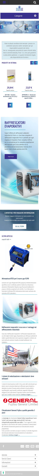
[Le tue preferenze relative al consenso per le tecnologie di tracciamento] (3, 472)
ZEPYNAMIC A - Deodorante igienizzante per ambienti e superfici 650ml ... (29, 96)
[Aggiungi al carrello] (10, 105)
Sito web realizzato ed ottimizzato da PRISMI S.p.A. (12, 473)
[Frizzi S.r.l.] (19, 8)
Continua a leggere (26, 394)
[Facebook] (3, 445)
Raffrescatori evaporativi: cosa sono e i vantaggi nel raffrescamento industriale (19, 328)
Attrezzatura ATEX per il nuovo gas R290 (15, 278)
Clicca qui (8, 23)
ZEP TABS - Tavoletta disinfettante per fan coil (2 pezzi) (10, 96)
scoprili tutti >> (6, 239)
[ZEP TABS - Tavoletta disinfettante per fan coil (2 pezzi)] (10, 76)
